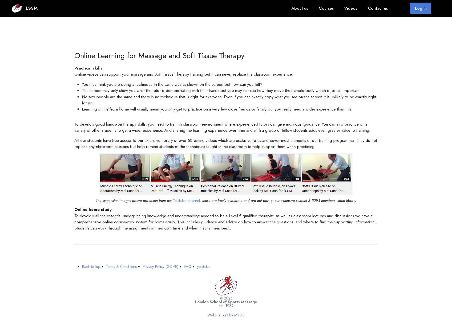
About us (299, 8)
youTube (203, 266)
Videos (350, 8)
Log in (421, 8)
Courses (326, 8)
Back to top (91, 266)
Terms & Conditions (121, 266)
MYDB (239, 315)
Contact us (378, 8)
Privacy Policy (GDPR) (160, 266)
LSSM (32, 8)
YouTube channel (186, 200)
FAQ (187, 266)
